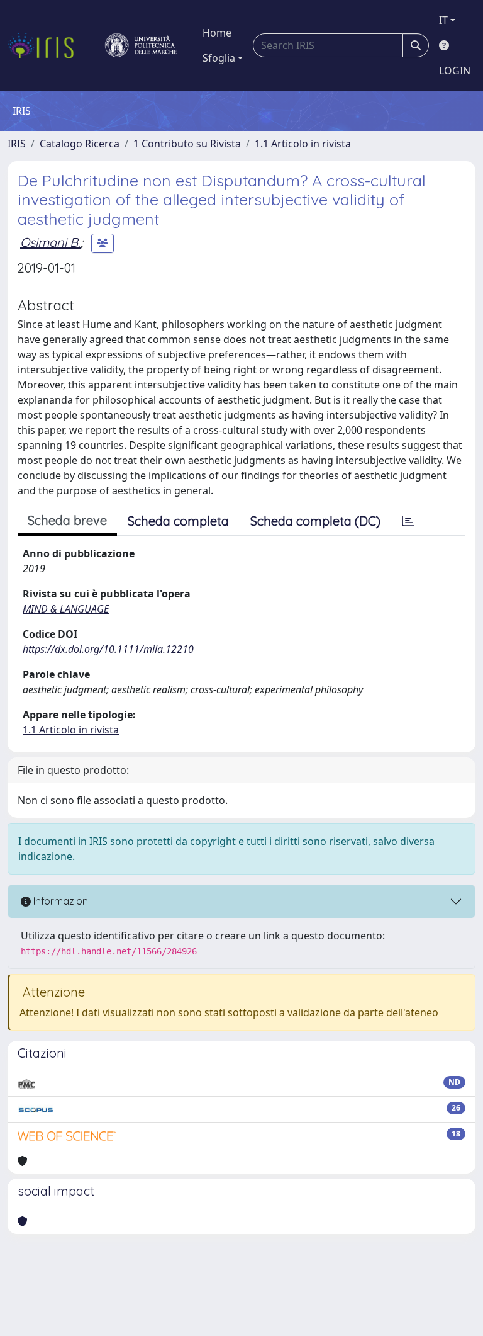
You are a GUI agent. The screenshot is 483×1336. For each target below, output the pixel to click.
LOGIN (454, 70)
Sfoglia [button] (219, 58)
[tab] (408, 521)
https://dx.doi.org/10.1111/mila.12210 (108, 649)
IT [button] (443, 20)
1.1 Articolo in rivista (303, 143)
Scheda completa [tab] (178, 521)
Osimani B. (50, 242)
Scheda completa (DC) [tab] (315, 521)
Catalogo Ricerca (79, 143)
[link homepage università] (140, 45)
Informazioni (60, 901)
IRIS (17, 143)
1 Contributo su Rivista (187, 143)
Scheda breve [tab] (67, 520)
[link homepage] (46, 45)
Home (217, 33)
